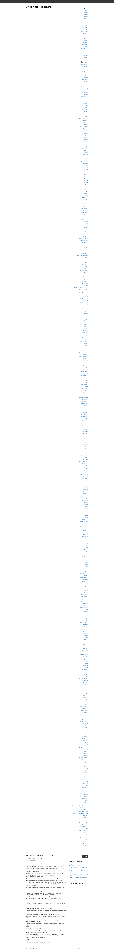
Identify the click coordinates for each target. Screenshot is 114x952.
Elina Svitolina (85, 281)
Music (87, 508)
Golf (87, 335)
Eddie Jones (85, 277)
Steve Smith (85, 716)
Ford (87, 309)
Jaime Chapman (84, 371)
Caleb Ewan (85, 206)
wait (51, 942)
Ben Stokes (85, 176)
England (86, 285)
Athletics (86, 152)
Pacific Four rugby (84, 573)
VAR (87, 781)
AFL (87, 85)
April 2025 (86, 40)
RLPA (87, 643)
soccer (86, 689)
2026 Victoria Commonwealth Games (80, 68)
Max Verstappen (84, 478)
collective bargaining (83, 234)
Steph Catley (85, 712)
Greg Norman (85, 337)
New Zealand (85, 525)
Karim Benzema (84, 414)
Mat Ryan (86, 470)
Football (86, 306)
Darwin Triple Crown (84, 261)
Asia (87, 146)
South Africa (85, 695)
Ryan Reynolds (85, 659)
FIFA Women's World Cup (82, 302)
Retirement (85, 631)
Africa (87, 90)
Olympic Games (84, 560)
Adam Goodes (85, 79)
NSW (87, 547)
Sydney (86, 732)
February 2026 (85, 22)
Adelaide (86, 81)
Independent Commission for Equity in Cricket (78, 362)
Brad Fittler (85, 186)
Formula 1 (86, 311)
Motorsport (85, 504)
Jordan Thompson (84, 401)
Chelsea (86, 225)
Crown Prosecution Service (82, 255)
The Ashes (86, 746)
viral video (86, 792)
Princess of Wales (84, 605)
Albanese (86, 98)
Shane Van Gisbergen (83, 678)
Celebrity (86, 221)
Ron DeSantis (85, 650)
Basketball (86, 169)
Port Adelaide (85, 599)
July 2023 (86, 53)
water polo (86, 804)
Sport (87, 701)
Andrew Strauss (84, 120)
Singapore (86, 684)
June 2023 (86, 55)
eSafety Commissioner (83, 292)
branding (86, 188)
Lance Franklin (85, 433)
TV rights (86, 766)
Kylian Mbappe (85, 431)
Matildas (86, 472)
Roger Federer (85, 646)
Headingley (85, 351)
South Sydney (85, 697)
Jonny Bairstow (85, 399)
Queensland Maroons (83, 615)
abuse (86, 75)
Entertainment (85, 291)
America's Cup (85, 116)
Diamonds (86, 268)
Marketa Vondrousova (83, 461)
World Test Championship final (81, 837)
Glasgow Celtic (85, 332)
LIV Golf (86, 442)
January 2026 (85, 23)
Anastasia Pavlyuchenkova (82, 118)
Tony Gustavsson (84, 759)
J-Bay (87, 367)
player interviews (84, 596)
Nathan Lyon (85, 513)
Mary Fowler (85, 467)
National (86, 515)
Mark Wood (85, 459)
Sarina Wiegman (84, 671)
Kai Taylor (86, 410)
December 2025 (84, 25)
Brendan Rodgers (84, 189)
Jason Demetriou (84, 384)
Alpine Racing (85, 111)
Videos (86, 791)
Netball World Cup (84, 521)
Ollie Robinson (85, 556)
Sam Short (86, 667)
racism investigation (84, 622)
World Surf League (84, 834)
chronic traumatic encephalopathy (81, 232)
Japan (86, 379)
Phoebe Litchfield (84, 594)
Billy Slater (86, 180)
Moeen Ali (86, 497)
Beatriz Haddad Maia (83, 171)
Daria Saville (85, 259)
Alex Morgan (85, 107)
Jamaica (86, 373)
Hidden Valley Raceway (83, 352)
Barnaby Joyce (85, 165)
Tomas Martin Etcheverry (83, 757)
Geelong (86, 324)
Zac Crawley (85, 843)
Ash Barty (86, 139)
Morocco (86, 502)
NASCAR (86, 510)
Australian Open (84, 161)
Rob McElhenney (84, 644)
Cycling (86, 257)
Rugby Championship (83, 654)
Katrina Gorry (85, 420)
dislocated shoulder (84, 270)
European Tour (85, 296)
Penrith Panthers (84, 585)
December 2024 (84, 48)
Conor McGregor (84, 240)
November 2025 (84, 27)
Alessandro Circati (84, 101)
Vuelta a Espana (84, 798)
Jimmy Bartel (85, 394)
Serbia (86, 676)
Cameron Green (84, 208)
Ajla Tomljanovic (84, 92)
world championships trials (82, 832)
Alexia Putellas (85, 109)
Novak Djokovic (85, 543)
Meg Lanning (85, 480)
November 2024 (84, 50)
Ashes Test (85, 145)
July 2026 (86, 12)
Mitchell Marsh (85, 493)
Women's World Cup (83, 822)
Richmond (86, 635)
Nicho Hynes (85, 530)
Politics (86, 598)
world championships (83, 830)
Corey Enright (85, 242)
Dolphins (86, 272)
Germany (86, 326)
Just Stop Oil (85, 409)
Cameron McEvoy (84, 210)
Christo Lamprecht (84, 231)
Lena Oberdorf (85, 438)
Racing (86, 618)
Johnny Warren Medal (83, 397)
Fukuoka (86, 320)
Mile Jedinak (85, 491)
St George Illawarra (84, 703)
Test (87, 744)
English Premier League (83, 289)
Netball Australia (84, 519)
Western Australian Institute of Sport (80, 813)
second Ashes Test (84, 674)
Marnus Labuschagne (83, 465)
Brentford (86, 191)
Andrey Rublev (85, 122)
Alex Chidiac (85, 103)
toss (49, 942)
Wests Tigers (85, 815)
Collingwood (85, 236)
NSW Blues (85, 549)
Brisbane (86, 193)
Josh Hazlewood (84, 403)
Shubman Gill (85, 680)
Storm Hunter (85, 719)
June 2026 (86, 14)
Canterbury (85, 218)
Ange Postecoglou (84, 126)
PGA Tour (86, 590)
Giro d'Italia (85, 330)
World (87, 828)
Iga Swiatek (85, 358)
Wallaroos (86, 802)
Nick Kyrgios (85, 534)
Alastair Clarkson (84, 96)
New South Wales (84, 523)
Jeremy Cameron (84, 388)
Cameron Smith (84, 214)
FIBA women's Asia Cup (83, 298)
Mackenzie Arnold (84, 453)
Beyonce (86, 178)
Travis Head (85, 764)
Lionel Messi (85, 440)
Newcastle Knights (84, 526)
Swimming (86, 729)
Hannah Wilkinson (84, 341)
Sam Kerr (86, 663)
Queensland (85, 613)
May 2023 (86, 57)
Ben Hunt (86, 174)
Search (70, 854)
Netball (86, 517)
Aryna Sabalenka (84, 137)
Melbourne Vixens (84, 483)
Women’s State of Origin (83, 826)
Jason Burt (86, 380)
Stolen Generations (84, 718)
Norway (86, 541)
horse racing (85, 354)
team (47, 942)
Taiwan (86, 734)
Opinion (86, 568)
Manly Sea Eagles (84, 455)
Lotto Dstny (85, 450)
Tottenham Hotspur (84, 761)
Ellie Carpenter (85, 283)
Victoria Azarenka (84, 787)
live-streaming (85, 444)
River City (86, 641)
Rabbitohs (86, 616)
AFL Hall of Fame (84, 86)
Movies (86, 506)
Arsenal (86, 135)
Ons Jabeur (85, 564)
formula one (85, 313)
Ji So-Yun (86, 390)
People (86, 586)
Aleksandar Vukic (84, 100)
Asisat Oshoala (85, 148)
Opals (87, 566)
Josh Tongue (85, 405)
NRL (87, 545)
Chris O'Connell (84, 229)
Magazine (71, 948)
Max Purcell (85, 476)
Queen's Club (85, 611)
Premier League (84, 601)
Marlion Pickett (85, 463)
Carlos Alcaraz (85, 219)
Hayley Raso (85, 349)
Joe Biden (86, 395)
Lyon (87, 452)
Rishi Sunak (85, 639)
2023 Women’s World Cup (82, 64)
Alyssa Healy (85, 113)
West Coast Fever (84, 807)
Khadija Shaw (85, 425)
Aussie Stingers (85, 158)
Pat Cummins (85, 581)
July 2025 (86, 35)
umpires (86, 770)
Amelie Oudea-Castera (83, 114)
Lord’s (86, 448)
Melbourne (86, 482)
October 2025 (85, 29)
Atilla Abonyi (85, 154)
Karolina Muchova (84, 416)
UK (87, 768)
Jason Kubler (85, 386)
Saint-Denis (85, 661)
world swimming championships (81, 836)
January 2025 (85, 46)
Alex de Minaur (85, 105)
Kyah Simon (85, 429)
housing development (83, 356)
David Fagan (85, 262)
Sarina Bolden (85, 669)
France (86, 315)
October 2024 (85, 52)
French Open (85, 319)
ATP (87, 156)
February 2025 (85, 44)
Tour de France (85, 762)
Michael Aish (85, 487)
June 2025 (86, 37)
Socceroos (86, 691)
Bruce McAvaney (84, 201)
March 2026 (85, 20)
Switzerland (85, 731)
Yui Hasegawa (85, 841)
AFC (87, 83)
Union (87, 774)
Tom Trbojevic (85, 755)
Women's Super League (83, 821)
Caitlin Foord (85, 204)
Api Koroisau (85, 129)
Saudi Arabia (85, 673)
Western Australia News (83, 811)
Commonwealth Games (83, 238)
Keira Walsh (85, 424)
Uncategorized (85, 772)
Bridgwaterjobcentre (38, 6)
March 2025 (85, 42)
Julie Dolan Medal (84, 407)
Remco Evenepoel (84, 628)
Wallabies (86, 800)
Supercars (86, 725)
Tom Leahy (85, 753)
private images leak (84, 607)
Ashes (86, 143)
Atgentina (86, 150)
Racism (86, 620)
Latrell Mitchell (85, 435)
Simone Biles (85, 682)
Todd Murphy (85, 751)
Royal (87, 652)
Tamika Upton (85, 738)
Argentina (86, 131)
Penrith (86, 583)
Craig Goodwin (85, 247)
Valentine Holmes (84, 779)
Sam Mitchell (85, 665)
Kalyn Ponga (85, 412)
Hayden (86, 345)
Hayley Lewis (85, 347)
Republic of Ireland (84, 630)
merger (86, 485)
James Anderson (84, 375)
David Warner (85, 264)
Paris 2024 (86, 575)
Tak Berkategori (84, 736)
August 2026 (85, 10)
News (87, 528)
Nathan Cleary (85, 512)
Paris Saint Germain (84, 577)
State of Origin (85, 708)
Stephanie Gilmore (84, 714)
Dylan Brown (85, 276)
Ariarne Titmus (85, 133)
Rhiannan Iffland (84, 633)
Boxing (86, 184)
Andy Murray (85, 124)
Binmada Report (84, 182)
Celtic (87, 223)
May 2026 (86, 16)
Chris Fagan (85, 227)
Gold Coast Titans (84, 334)
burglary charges (84, 203)
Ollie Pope (86, 555)
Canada (86, 216)
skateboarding (85, 688)
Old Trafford (85, 553)
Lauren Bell (85, 437)
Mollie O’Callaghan (84, 498)
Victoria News (85, 789)
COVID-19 (86, 246)
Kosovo (86, 427)
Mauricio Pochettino (84, 474)
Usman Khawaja (84, 777)
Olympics (86, 562)
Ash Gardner (85, 141)
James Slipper (85, 377)
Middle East (85, 489)
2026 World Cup (84, 70)
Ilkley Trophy (85, 360)
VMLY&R (86, 794)
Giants (86, 328)
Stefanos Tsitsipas (84, 710)
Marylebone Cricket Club (83, 468)
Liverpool (86, 446)
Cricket (86, 249)
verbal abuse (85, 783)
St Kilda (86, 704)
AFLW (87, 88)
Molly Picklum (85, 500)
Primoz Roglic (85, 603)
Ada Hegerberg (85, 77)
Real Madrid (85, 624)
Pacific (86, 571)
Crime (87, 251)
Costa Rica (85, 244)
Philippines (86, 592)
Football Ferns (85, 307)
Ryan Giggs (85, 658)
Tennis (86, 742)
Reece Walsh (85, 626)
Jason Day (86, 382)
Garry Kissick (85, 322)
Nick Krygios (85, 532)
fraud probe (85, 317)
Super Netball (85, 723)
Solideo (86, 693)
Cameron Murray (84, 212)
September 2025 (84, 31)
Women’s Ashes (84, 824)
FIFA (87, 300)
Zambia (86, 845)
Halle (87, 339)
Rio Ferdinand (85, 637)
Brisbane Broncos (84, 195)
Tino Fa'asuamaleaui (83, 747)
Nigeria (86, 538)
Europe (86, 294)
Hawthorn (86, 343)
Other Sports (85, 570)
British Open (85, 199)
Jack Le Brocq (85, 369)
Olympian (86, 558)
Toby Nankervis (85, 749)
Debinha (86, 266)
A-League (86, 73)
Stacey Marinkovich (84, 706)
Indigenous (85, 365)
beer (87, 173)
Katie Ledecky (85, 418)
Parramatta (85, 579)
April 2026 (86, 18)
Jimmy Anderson (84, 392)
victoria (86, 785)
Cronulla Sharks (84, 253)
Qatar (87, 609)
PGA (87, 588)
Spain (87, 699)
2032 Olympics (85, 71)
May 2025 (86, 38)
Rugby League (85, 656)
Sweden (86, 727)
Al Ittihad (86, 94)
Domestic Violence (84, 274)
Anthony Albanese (84, 128)
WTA (87, 839)
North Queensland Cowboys (82, 540)
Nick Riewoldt (85, 536)
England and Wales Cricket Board (81, 287)
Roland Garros (85, 648)
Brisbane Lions (85, 197)
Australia (86, 159)
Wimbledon (85, 817)
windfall (86, 819)
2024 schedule (85, 66)
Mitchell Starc (85, 495)
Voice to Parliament (84, 796)
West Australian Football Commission (80, 805)
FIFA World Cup (84, 304)
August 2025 (85, 33)
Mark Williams (85, 457)
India (87, 364)
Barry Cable (85, 167)
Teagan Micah (85, 740)
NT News (86, 551)
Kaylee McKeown (84, 422)
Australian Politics (84, 163)
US (87, 776)
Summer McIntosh (84, 721)
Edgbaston (86, 279)
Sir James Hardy (84, 686)
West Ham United (84, 809)
